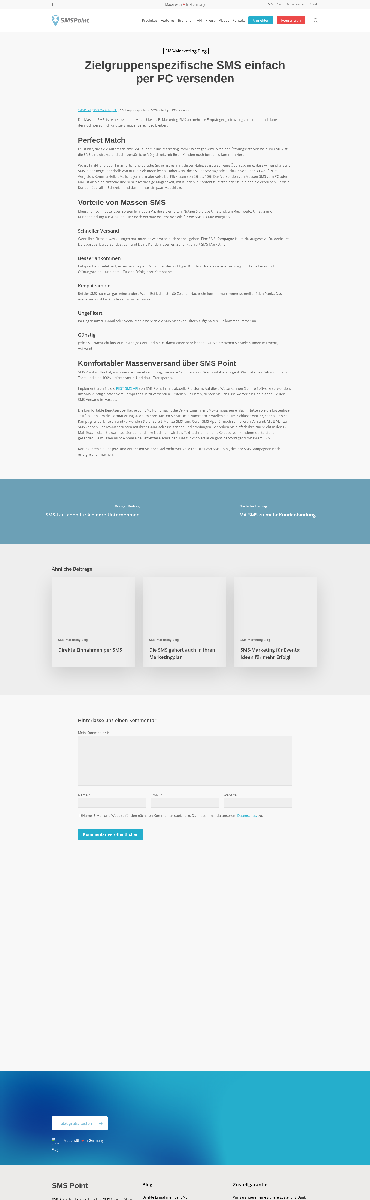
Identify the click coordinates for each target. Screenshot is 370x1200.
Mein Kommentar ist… (96, 732)
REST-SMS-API (127, 388)
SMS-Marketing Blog (186, 51)
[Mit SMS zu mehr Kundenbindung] (277, 511)
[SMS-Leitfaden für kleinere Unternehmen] (92, 511)
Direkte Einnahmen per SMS (165, 1197)
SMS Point (84, 110)
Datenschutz (247, 815)
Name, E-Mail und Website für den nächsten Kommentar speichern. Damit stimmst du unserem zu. (172, 815)
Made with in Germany (185, 4)
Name (84, 795)
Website (230, 795)
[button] (80, 1123)
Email (156, 795)
